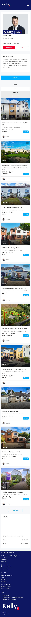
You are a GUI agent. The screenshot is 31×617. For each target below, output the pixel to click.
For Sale (15, 92)
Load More (15, 510)
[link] (15, 109)
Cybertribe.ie (7, 614)
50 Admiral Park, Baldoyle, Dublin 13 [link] (11, 248)
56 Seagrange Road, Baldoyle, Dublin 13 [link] (12, 207)
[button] (27, 5)
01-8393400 (25, 540)
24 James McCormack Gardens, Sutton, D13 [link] (14, 288)
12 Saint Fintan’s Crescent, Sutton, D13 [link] (12, 492)
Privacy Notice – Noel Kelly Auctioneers (13, 597)
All (15, 88)
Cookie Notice (6, 595)
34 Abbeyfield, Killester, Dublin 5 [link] (10, 411)
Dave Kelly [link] (8, 136)
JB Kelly (3, 572)
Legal (2, 592)
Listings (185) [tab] (15, 77)
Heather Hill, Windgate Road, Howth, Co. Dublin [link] (14, 328)
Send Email (9, 47)
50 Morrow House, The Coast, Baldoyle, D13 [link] (14, 369)
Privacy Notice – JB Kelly (9, 599)
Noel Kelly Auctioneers (7, 552)
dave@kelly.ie (24, 543)
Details (26, 131)
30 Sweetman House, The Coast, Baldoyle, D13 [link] (14, 165)
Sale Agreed (15, 96)
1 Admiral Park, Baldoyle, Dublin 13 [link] (11, 452)
